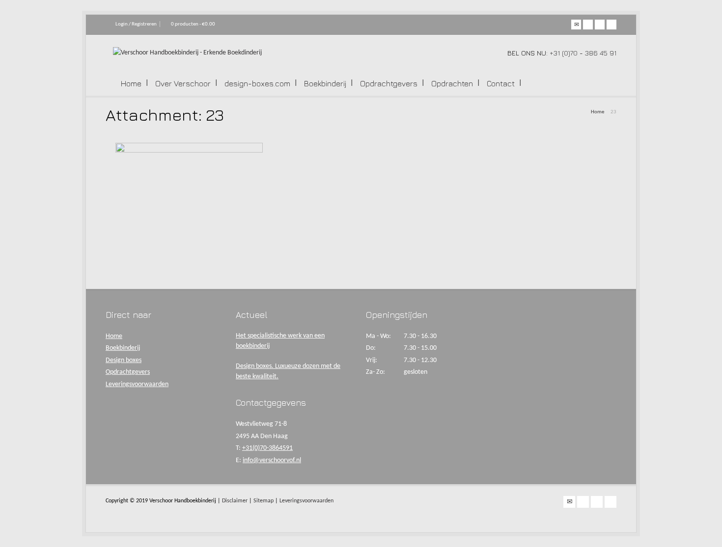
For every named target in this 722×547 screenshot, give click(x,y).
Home (131, 83)
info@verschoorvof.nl (272, 460)
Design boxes (123, 360)
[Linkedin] (611, 24)
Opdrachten (452, 83)
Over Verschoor (183, 83)
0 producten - (193, 24)
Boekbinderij (325, 83)
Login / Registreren (136, 24)
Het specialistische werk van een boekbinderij (280, 341)
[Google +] (600, 24)
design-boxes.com (257, 83)
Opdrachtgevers (388, 83)
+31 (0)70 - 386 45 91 (583, 53)
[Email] (576, 24)
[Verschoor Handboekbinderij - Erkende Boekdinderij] (187, 52)
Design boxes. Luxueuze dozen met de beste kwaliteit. (288, 371)
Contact (501, 83)
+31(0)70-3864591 (267, 448)
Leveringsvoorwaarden (137, 384)
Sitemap (263, 501)
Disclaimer (235, 501)
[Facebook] (588, 24)
